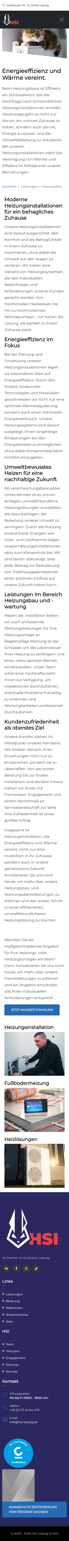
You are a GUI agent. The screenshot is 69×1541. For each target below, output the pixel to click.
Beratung (13, 1301)
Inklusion (13, 1351)
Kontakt (12, 1371)
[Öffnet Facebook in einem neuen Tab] (16, 1268)
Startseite (9, 186)
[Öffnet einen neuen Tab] (18, 1453)
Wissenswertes (17, 1314)
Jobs (9, 1321)
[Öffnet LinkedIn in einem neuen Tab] (6, 1268)
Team (10, 1344)
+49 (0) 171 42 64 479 (24, 1410)
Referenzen (14, 1308)
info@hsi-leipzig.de (24, 1422)
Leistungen (29, 186)
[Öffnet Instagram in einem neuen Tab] (26, 1268)
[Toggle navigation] (61, 19)
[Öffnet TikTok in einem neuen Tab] (36, 1268)
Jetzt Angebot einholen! (32, 1010)
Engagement (16, 1358)
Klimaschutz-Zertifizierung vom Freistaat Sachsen (33, 1509)
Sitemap (12, 1364)
